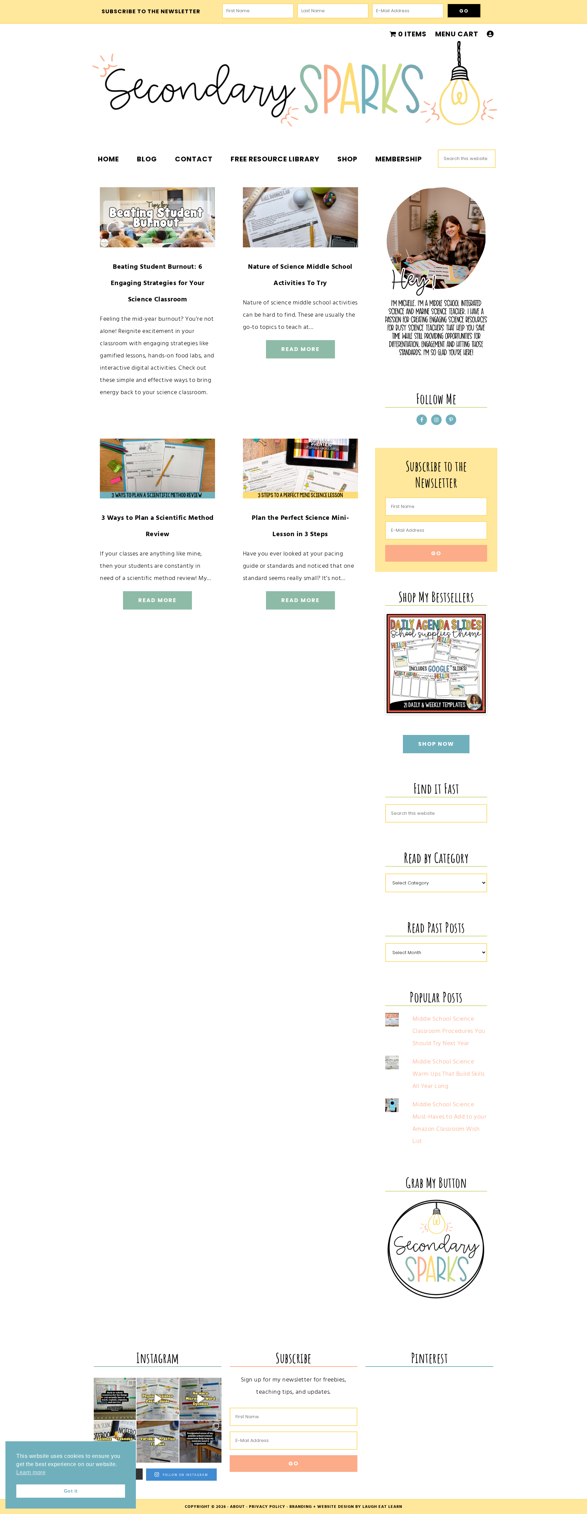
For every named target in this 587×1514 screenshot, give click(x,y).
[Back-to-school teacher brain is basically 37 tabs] (115, 1399)
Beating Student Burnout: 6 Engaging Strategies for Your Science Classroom (157, 283)
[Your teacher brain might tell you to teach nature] (158, 1442)
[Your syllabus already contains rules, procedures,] (200, 1399)
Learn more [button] (31, 1472)
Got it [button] (71, 1491)
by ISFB (476, 708)
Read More (300, 349)
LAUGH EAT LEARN (382, 1506)
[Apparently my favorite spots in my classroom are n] (200, 1442)
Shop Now (436, 744)
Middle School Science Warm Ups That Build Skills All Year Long (448, 1074)
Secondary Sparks (293, 88)
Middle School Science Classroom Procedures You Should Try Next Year (448, 1031)
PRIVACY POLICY (267, 1506)
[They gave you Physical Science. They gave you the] (158, 1399)
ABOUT (237, 1506)
